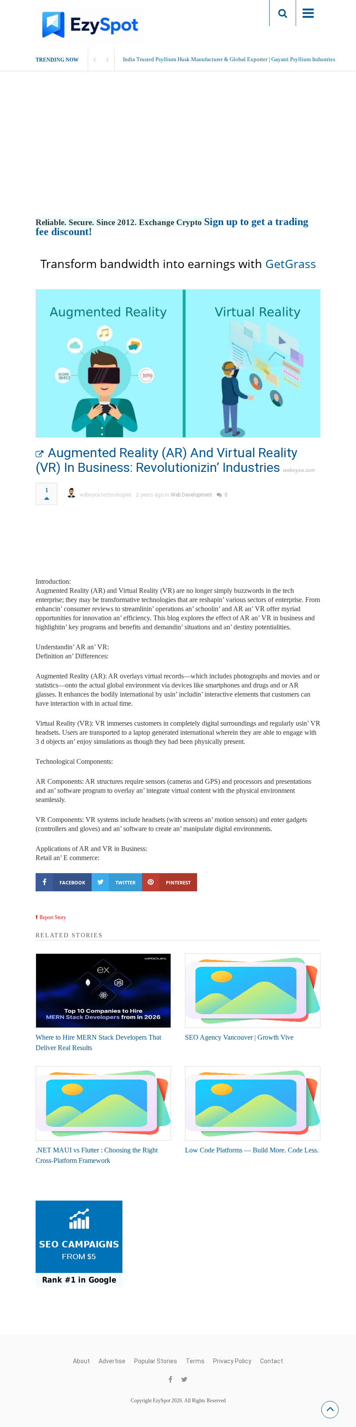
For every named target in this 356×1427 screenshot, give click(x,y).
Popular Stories (155, 1361)
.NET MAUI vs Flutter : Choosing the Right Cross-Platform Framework (97, 1155)
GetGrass (290, 263)
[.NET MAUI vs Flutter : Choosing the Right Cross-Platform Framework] (103, 1103)
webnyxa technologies (105, 495)
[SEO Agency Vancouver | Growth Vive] (252, 991)
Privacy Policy (232, 1361)
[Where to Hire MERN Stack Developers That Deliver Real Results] (103, 991)
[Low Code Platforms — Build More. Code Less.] (252, 1103)
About (81, 1361)
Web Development (191, 495)
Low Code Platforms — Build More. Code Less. (252, 1150)
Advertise (112, 1361)
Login (245, 13)
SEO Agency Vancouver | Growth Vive (239, 1037)
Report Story (53, 917)
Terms (195, 1361)
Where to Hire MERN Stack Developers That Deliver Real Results (98, 1042)
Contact (271, 1361)
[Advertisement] (178, 153)
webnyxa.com (299, 470)
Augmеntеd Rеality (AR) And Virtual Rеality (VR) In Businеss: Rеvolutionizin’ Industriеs (166, 460)
